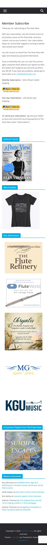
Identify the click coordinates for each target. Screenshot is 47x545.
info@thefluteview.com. (26, 74)
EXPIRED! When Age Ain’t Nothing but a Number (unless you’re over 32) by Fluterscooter (22, 485)
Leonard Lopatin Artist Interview (27, 496)
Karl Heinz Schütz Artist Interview (30, 492)
